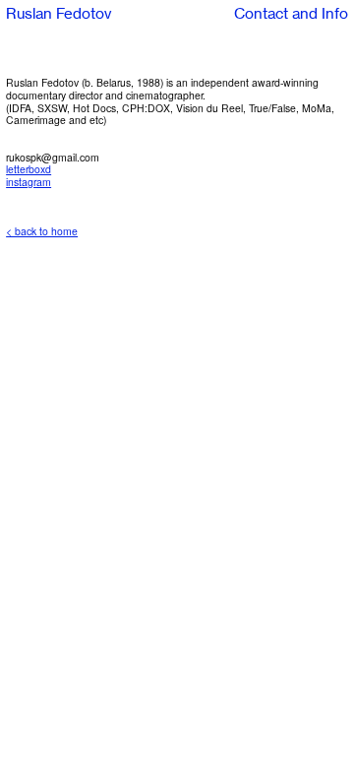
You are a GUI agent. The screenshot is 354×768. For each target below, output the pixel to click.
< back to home (42, 231)
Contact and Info (291, 14)
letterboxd (28, 168)
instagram (28, 181)
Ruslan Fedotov (58, 14)
